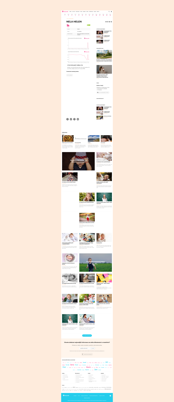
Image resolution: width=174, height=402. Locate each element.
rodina (95, 389)
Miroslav (97, 365)
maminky (96, 387)
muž (65, 389)
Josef (84, 362)
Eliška (76, 367)
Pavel (76, 365)
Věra (90, 362)
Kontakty (75, 395)
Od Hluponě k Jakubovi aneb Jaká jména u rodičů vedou (86, 304)
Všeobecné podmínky (84, 395)
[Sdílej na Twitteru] (107, 21)
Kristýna (108, 367)
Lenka (96, 362)
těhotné (63, 390)
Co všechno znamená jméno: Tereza (86, 283)
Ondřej (103, 362)
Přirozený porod (91, 377)
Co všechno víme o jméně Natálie (107, 36)
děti (74, 387)
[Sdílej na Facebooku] (106, 21)
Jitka (94, 367)
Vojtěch (67, 367)
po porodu (81, 389)
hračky (80, 387)
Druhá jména (99, 242)
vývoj (81, 390)
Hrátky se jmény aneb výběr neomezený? (102, 183)
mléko (63, 389)
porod (85, 389)
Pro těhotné (77, 382)
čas (87, 390)
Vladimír (68, 362)
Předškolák (91, 11)
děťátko (77, 387)
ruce (99, 389)
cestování (68, 387)
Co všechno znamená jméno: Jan (95, 262)
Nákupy (98, 11)
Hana (63, 365)
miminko (108, 387)
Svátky (64, 378)
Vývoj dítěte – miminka (105, 376)
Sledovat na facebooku (88, 354)
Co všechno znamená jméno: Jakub (69, 303)
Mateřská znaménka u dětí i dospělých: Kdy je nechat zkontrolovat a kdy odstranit (102, 76)
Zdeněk (102, 367)
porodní (92, 389)
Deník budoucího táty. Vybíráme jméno (103, 304)
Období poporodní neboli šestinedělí (92, 381)
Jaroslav (79, 369)
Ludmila (111, 367)
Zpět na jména (69, 75)
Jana (72, 365)
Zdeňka (92, 367)
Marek (72, 367)
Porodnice (90, 376)
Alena (75, 362)
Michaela (99, 362)
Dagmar (84, 367)
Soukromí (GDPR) (101, 395)
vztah (78, 390)
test (103, 389)
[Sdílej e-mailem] (111, 21)
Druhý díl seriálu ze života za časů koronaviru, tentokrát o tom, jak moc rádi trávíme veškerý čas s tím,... (106, 146)
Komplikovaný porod (92, 378)
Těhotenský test (78, 376)
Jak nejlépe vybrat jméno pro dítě (69, 283)
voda (72, 390)
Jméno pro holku (65, 377)
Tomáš (67, 365)
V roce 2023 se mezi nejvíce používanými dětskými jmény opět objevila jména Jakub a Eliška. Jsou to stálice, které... (69, 247)
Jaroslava (82, 367)
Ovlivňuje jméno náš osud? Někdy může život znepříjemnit (86, 243)
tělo (71, 390)
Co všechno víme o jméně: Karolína (86, 202)
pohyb (75, 389)
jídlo (83, 387)
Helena (75, 367)
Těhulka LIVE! (67, 390)
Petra (79, 367)
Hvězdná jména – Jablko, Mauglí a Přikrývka (103, 284)
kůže (87, 387)
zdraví (85, 390)
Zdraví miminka (104, 378)
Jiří (106, 362)
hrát (81, 387)
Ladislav (106, 367)
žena (89, 390)
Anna (81, 362)
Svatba (89, 142)
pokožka (78, 389)
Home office (103, 142)
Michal (99, 369)
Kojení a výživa (104, 379)
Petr (64, 367)
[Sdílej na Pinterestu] (109, 21)
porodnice (88, 389)
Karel (110, 362)
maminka (91, 387)
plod (71, 389)
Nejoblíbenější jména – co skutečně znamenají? (108, 32)
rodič (97, 389)
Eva (97, 367)
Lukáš (99, 367)
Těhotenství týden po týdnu (80, 377)
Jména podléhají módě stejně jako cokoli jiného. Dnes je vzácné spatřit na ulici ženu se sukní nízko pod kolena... (86, 226)
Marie (88, 367)
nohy (69, 389)
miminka (103, 387)
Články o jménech (65, 379)
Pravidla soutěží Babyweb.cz (93, 395)
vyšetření (75, 390)
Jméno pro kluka (65, 376)
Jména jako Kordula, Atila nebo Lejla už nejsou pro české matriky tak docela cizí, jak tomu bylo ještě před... (104, 186)
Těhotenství (77, 11)
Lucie (70, 367)
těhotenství (107, 389)
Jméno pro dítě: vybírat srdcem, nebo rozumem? (104, 203)
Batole (87, 11)
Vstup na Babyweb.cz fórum (103, 92)
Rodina (95, 11)
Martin (87, 369)
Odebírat (92, 348)
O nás (79, 395)
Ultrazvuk (77, 378)
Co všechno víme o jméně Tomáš (107, 40)
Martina (93, 362)
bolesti (65, 387)
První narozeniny (78, 142)
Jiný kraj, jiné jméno (107, 116)
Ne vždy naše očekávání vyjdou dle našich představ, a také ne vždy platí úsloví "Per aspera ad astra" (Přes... (93, 146)
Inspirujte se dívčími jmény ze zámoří (68, 264)
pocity (73, 389)
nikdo (67, 389)
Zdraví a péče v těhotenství (80, 379)
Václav (106, 365)
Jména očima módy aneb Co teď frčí (86, 222)
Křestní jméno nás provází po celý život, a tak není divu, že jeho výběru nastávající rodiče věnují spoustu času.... (87, 308)
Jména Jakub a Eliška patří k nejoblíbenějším (67, 243)
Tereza (78, 362)
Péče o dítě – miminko (105, 377)
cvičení (71, 387)
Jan (95, 369)
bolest (63, 387)
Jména (70, 11)
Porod (81, 11)
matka (100, 387)
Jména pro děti (78, 163)
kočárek (85, 387)
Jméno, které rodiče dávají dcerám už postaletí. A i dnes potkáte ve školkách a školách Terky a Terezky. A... (86, 287)
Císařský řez (90, 379)
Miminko (84, 11)
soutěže (102, 389)
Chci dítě (73, 11)
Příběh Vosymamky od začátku (67, 142)
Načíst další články (87, 335)
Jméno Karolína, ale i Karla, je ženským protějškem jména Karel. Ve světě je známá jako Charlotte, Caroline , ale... (86, 206)
